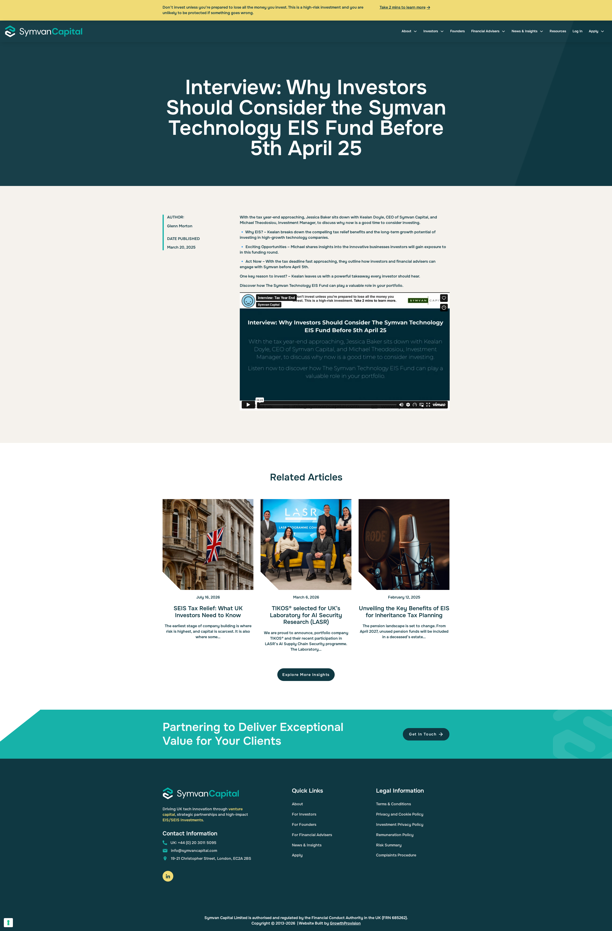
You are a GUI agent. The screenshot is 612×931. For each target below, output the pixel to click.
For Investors (304, 814)
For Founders (304, 824)
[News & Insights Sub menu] (541, 31)
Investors (430, 31)
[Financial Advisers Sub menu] (503, 31)
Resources (558, 31)
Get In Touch (423, 734)
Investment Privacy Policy (399, 824)
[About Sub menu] (415, 31)
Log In (577, 31)
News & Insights (524, 31)
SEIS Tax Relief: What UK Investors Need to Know (208, 612)
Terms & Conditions (393, 803)
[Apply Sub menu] (602, 31)
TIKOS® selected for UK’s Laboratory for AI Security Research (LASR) (306, 615)
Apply (593, 31)
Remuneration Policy (395, 834)
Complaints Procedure (396, 855)
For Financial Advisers (312, 834)
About (406, 31)
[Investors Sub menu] (442, 31)
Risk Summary (389, 845)
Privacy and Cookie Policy (399, 814)
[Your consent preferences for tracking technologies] (8, 922)
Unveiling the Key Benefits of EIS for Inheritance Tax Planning (404, 612)
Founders (457, 31)
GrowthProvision (345, 923)
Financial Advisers (485, 31)
